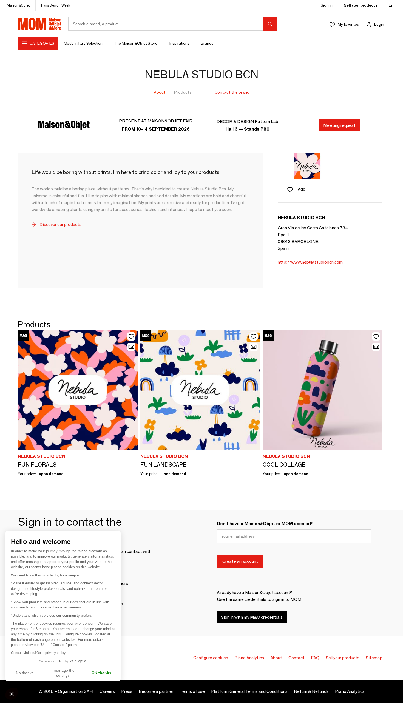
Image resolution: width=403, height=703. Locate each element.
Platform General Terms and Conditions (249, 691)
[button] (11, 693)
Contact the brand (232, 92)
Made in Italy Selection (83, 43)
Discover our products (60, 224)
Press (126, 691)
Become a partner (156, 691)
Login (379, 24)
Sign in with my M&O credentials (252, 617)
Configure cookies (210, 657)
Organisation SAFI (75, 691)
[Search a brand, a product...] (270, 24)
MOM (40, 23)
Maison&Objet (18, 5)
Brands (207, 43)
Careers (107, 691)
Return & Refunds (311, 691)
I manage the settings (63, 673)
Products (183, 92)
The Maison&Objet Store (136, 43)
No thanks (24, 673)
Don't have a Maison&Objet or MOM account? (265, 523)
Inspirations (179, 43)
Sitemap (374, 657)
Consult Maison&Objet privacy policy (38, 653)
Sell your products (361, 5)
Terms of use (192, 691)
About (160, 92)
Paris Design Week (55, 5)
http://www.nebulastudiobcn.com (310, 262)
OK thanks (101, 673)
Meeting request (339, 125)
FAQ (315, 657)
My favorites (348, 24)
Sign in (327, 5)
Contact (296, 657)
